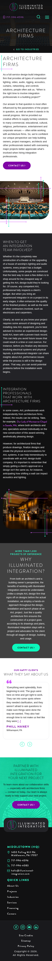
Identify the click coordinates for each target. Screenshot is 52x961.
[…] (19, 721)
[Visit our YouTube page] (29, 927)
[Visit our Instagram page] (22, 927)
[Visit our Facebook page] (16, 927)
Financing (13, 908)
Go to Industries (27, 49)
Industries (13, 897)
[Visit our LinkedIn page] (36, 927)
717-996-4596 (15, 17)
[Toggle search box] (38, 17)
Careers (11, 913)
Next (29, 744)
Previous (22, 744)
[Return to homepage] (26, 825)
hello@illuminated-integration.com (22, 872)
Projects (12, 891)
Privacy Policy (26, 946)
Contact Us (16, 165)
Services (12, 902)
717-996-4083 (20, 865)
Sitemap (26, 940)
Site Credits (26, 935)
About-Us (13, 885)
